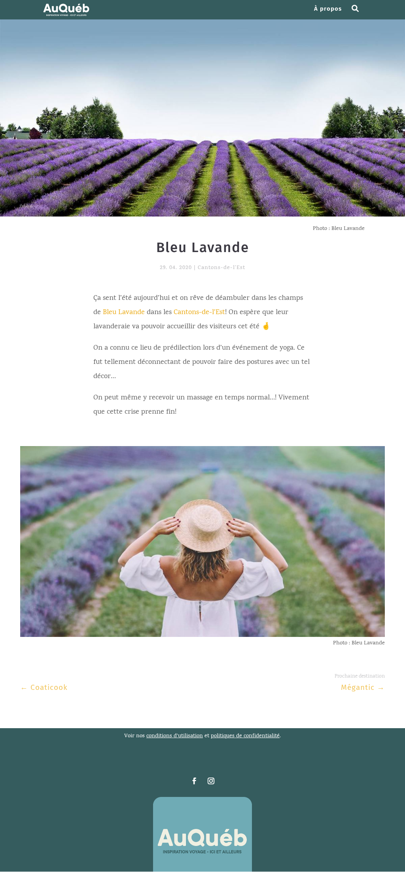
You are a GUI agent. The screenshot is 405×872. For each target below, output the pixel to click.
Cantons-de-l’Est (199, 312)
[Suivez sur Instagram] (211, 781)
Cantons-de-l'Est (221, 268)
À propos (328, 9)
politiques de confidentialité (245, 736)
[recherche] (358, 12)
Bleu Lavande (124, 312)
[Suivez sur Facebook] (194, 781)
